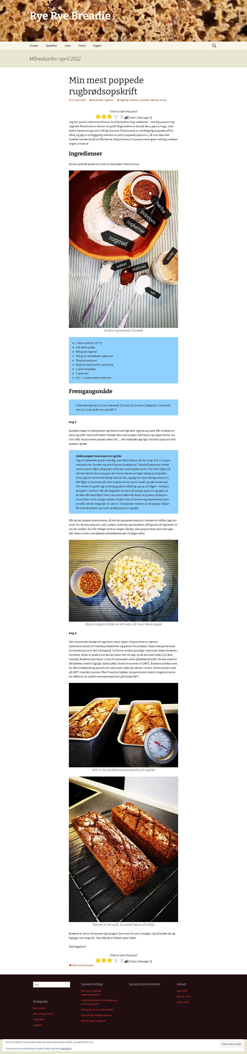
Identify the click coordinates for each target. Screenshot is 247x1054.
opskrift (144, 100)
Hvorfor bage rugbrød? (93, 1020)
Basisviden (39, 1008)
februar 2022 (184, 996)
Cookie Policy (66, 1048)
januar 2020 (183, 1002)
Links (68, 45)
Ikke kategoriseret (43, 1013)
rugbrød (108, 100)
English (97, 45)
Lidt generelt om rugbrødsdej (97, 1009)
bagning (124, 100)
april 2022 (182, 990)
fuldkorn (134, 100)
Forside (33, 45)
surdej (163, 100)
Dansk (82, 45)
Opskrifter (51, 45)
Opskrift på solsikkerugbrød (96, 1015)
